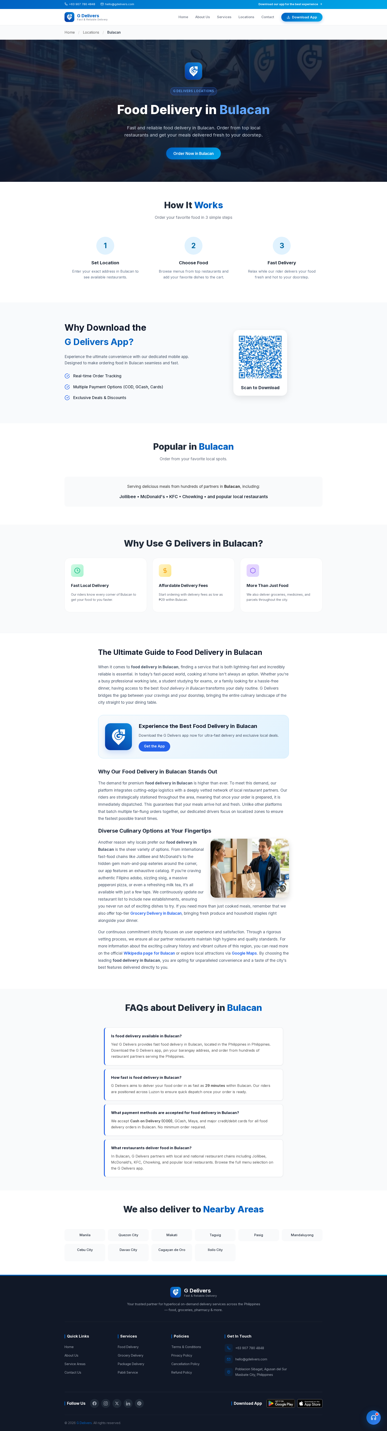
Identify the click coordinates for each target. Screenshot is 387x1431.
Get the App (154, 746)
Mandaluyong (302, 1235)
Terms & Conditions (186, 1347)
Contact (267, 17)
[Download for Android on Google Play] (281, 1403)
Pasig (258, 1235)
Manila (85, 1235)
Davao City (128, 1250)
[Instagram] (105, 1403)
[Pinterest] (139, 1403)
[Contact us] (373, 1417)
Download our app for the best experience (288, 4)
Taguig (215, 1235)
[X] (116, 1403)
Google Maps (244, 953)
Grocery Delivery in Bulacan (156, 913)
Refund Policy (181, 1372)
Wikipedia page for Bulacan (149, 953)
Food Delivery (128, 1347)
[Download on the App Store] (309, 1403)
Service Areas (75, 1364)
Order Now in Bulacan (193, 153)
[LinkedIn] (128, 1403)
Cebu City (85, 1250)
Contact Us (72, 1372)
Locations (246, 17)
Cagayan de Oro (171, 1250)
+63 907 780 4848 (82, 4)
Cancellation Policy (185, 1364)
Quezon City (128, 1235)
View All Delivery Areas (258, 1252)
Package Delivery (131, 1364)
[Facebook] (94, 1403)
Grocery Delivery (130, 1355)
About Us (202, 17)
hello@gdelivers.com (119, 4)
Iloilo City (215, 1250)
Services (224, 17)
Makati (171, 1235)
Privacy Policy (181, 1355)
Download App (304, 17)
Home (183, 17)
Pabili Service (128, 1372)
